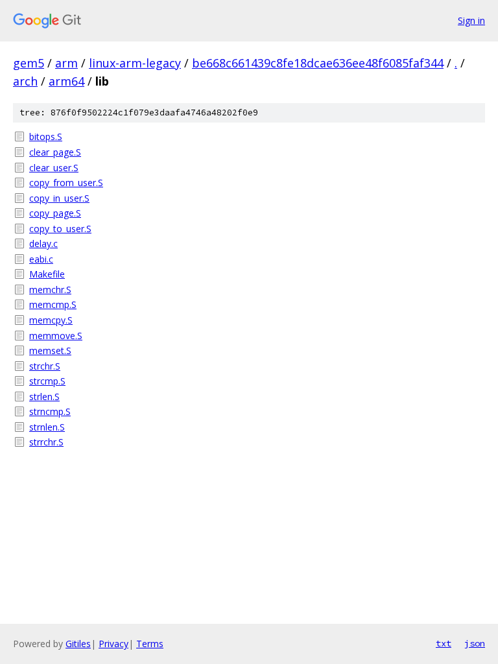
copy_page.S (55, 213)
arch (25, 81)
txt (443, 643)
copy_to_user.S (60, 228)
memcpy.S (51, 320)
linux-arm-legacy (135, 63)
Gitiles (78, 643)
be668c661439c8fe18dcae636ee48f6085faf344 (318, 63)
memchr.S (50, 289)
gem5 (28, 63)
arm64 (66, 81)
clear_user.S (53, 167)
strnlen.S (47, 427)
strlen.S (44, 396)
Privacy (113, 643)
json (474, 643)
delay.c (43, 243)
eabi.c (41, 259)
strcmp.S (47, 381)
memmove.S (55, 335)
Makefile (47, 274)
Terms (149, 643)
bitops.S (45, 136)
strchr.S (44, 366)
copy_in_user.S (59, 198)
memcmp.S (53, 304)
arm (66, 63)
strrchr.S (46, 442)
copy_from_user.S (66, 182)
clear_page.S (55, 152)
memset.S (50, 350)
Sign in (471, 20)
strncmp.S (50, 411)
